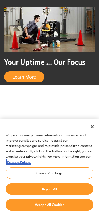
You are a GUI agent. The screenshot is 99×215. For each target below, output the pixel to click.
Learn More (24, 77)
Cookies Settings (49, 173)
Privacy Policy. (19, 162)
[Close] (92, 127)
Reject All (49, 189)
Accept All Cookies (49, 204)
